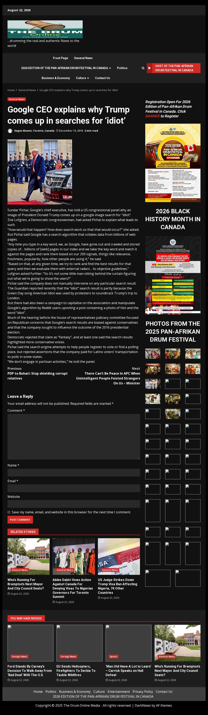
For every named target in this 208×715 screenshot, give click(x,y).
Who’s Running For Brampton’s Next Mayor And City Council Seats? (29, 556)
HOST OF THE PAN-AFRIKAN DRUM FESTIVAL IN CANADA (174, 68)
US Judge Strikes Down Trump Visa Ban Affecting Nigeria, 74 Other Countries (119, 556)
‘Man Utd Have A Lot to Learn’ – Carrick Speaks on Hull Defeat (129, 643)
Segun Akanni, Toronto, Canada (34, 130)
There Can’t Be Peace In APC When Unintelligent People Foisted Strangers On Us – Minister (108, 375)
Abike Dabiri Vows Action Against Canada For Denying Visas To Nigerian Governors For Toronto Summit (74, 556)
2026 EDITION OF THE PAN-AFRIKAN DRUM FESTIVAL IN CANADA (64, 68)
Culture (81, 78)
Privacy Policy (143, 691)
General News (83, 58)
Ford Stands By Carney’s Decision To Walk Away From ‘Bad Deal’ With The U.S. (30, 643)
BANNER (152, 116)
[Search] (143, 68)
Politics (122, 68)
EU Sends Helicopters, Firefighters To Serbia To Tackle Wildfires (79, 643)
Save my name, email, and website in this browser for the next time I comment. (71, 512)
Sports (113, 656)
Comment (16, 410)
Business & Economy (56, 78)
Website (14, 496)
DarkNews (143, 705)
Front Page (60, 58)
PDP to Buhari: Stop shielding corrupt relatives (38, 373)
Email (13, 481)
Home (38, 691)
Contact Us (102, 78)
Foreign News (19, 656)
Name (13, 465)
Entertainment (119, 691)
